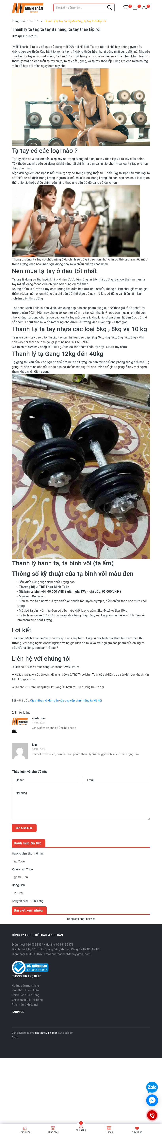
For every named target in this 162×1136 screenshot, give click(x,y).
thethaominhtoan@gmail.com (71, 954)
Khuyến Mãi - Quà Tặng (27, 901)
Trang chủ (24, 1132)
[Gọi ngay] (152, 1115)
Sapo (15, 1037)
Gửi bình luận (24, 828)
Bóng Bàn (18, 885)
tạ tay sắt (70, 61)
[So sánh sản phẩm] (144, 8)
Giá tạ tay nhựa (116, 347)
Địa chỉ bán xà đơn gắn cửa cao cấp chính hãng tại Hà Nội (66, 700)
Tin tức (109, 1132)
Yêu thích (137, 1132)
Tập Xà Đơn (20, 877)
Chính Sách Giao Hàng (25, 995)
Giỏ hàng (81, 1130)
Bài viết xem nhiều (28, 910)
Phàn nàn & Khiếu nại (25, 1004)
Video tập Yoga (22, 869)
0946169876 (34, 954)
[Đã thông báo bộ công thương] (30, 967)
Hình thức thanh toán (25, 990)
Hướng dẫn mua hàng (25, 985)
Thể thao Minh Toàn (46, 1032)
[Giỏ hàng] (135, 8)
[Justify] (109, 8)
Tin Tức (17, 893)
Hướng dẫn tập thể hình (28, 853)
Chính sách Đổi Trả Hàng (27, 999)
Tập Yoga (18, 861)
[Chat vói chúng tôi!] (152, 1100)
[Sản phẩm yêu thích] (125, 8)
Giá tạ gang (42, 372)
